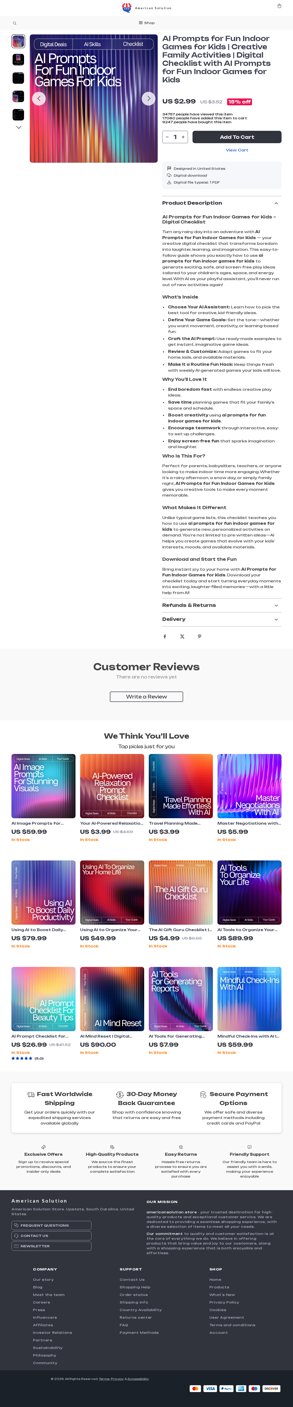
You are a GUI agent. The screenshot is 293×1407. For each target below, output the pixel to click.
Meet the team (49, 1295)
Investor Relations (52, 1332)
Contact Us (132, 1279)
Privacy (117, 1379)
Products (219, 1287)
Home (215, 1279)
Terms (104, 1379)
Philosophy (44, 1355)
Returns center (136, 1317)
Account (218, 1332)
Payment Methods (139, 1332)
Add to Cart (237, 137)
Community (45, 1363)
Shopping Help (135, 1287)
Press (39, 1310)
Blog (38, 1287)
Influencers (45, 1317)
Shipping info (134, 1302)
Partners (42, 1340)
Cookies (217, 1310)
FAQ (124, 1325)
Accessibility (138, 1379)
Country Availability (141, 1310)
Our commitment (164, 1234)
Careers (41, 1302)
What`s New (222, 1295)
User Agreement (226, 1317)
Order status (134, 1295)
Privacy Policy (224, 1302)
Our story (43, 1279)
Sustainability (48, 1348)
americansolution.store (171, 1212)
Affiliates (43, 1325)
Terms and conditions (232, 1325)
